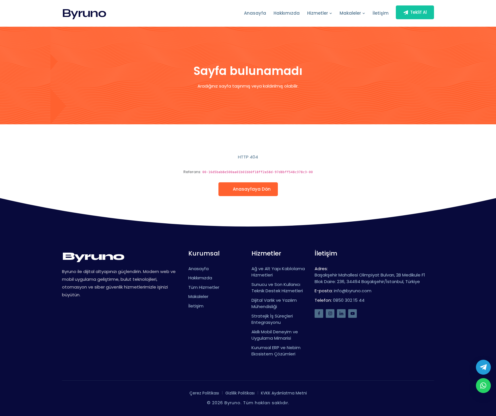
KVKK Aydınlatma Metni (284, 393)
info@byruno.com (352, 291)
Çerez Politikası (204, 393)
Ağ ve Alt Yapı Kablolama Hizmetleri (278, 272)
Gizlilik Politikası (240, 393)
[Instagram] (330, 313)
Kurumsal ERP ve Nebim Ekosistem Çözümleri (276, 351)
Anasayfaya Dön (252, 189)
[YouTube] (352, 313)
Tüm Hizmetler (203, 287)
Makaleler (351, 13)
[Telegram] (483, 367)
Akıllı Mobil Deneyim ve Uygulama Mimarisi (274, 335)
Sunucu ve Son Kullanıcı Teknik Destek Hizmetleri (277, 287)
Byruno (84, 13)
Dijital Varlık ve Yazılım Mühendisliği (274, 303)
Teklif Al (418, 12)
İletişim (381, 13)
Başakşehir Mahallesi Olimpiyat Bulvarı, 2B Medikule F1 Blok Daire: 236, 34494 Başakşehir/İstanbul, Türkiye (370, 278)
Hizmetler (318, 13)
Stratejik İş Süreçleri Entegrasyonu (272, 319)
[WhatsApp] (483, 385)
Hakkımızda (287, 13)
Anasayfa (255, 13)
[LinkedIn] (341, 313)
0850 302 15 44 (349, 300)
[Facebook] (319, 313)
